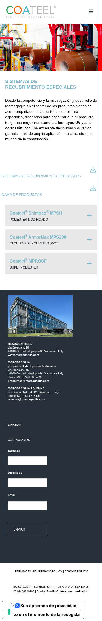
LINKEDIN (14, 424)
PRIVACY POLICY (50, 571)
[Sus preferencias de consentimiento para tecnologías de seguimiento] (9, 612)
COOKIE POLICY (76, 571)
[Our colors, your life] (45, 11)
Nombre (14, 450)
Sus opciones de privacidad (48, 605)
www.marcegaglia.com (23, 354)
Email (11, 494)
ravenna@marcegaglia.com (26, 399)
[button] (91, 11)
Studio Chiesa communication (67, 591)
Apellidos (15, 472)
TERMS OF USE (25, 571)
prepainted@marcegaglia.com (28, 380)
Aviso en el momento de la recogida (43, 614)
